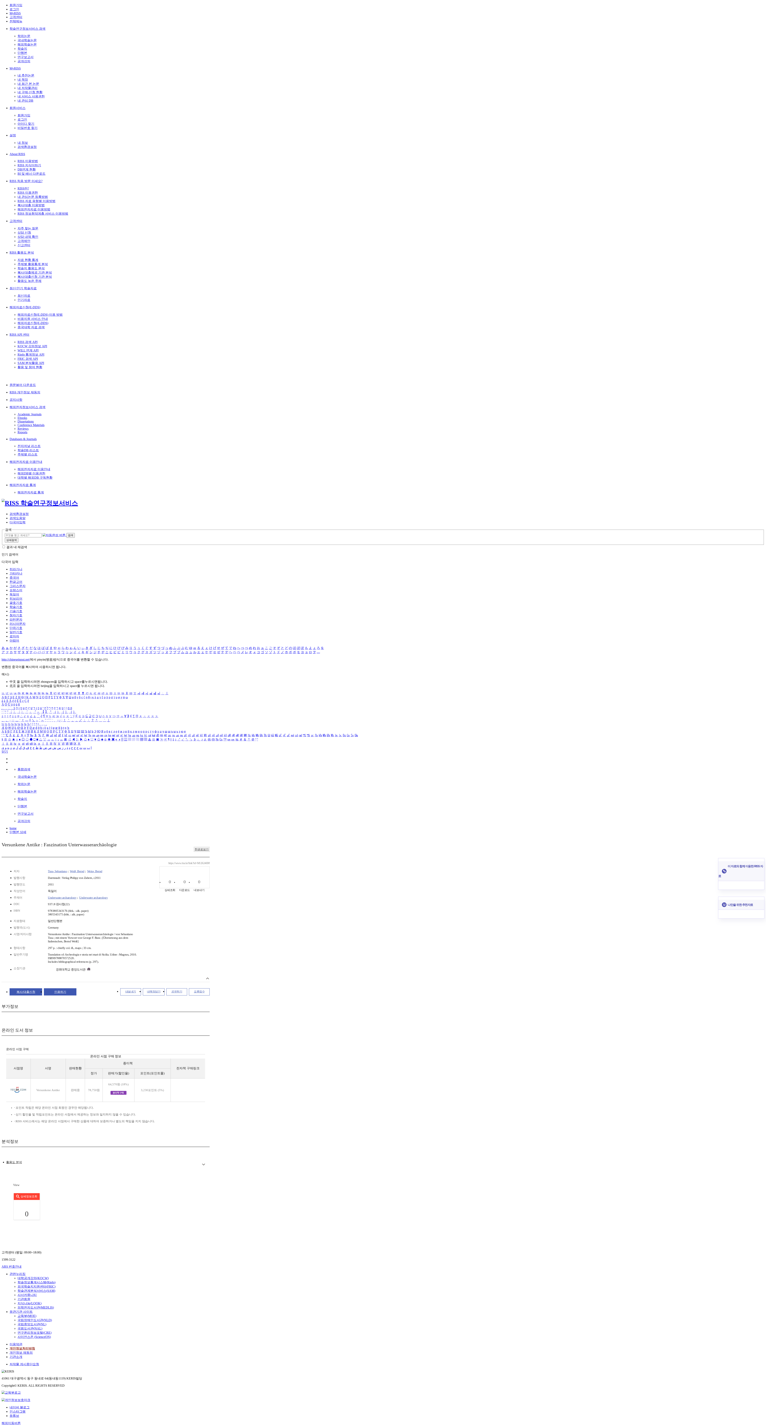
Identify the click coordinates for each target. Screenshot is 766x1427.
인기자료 (24, 300)
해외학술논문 (27, 44)
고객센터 (16, 17)
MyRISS (15, 13)
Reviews (23, 428)
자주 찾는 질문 (28, 228)
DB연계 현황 (27, 169)
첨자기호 (16, 615)
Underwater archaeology (62, 897)
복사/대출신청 (26, 991)
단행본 (22, 53)
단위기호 (16, 628)
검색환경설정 (27, 147)
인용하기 (60, 991)
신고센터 (24, 245)
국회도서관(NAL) (30, 1328)
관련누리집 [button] (18, 1274)
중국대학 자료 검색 (31, 327)
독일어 (14, 594)
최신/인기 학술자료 (23, 288)
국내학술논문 (27, 40)
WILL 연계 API (28, 350)
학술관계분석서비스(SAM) (36, 1290)
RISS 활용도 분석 (22, 252)
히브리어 (16, 598)
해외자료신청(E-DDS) (25, 307)
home (13, 828)
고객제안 (24, 241)
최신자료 (24, 295)
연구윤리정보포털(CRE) (34, 1332)
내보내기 (130, 991)
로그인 (14, 9)
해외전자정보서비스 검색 (27, 407)
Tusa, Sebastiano (57, 871)
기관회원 (24, 1299)
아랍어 (14, 640)
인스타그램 (18, 1411)
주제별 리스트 (28, 454)
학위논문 (24, 36)
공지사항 (16, 399)
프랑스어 (16, 590)
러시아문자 (18, 623)
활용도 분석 (14, 1162)
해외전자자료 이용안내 (26, 461)
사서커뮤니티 (27, 1295)
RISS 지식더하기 (29, 165)
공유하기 (176, 991)
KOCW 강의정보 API (32, 346)
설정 (13, 135)
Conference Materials (31, 425)
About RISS (17, 154)
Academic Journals (29, 414)
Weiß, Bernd (77, 871)
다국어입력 (18, 522)
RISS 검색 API (28, 342)
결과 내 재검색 (16, 547)
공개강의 (24, 61)
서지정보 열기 (207, 978)
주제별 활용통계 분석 (33, 264)
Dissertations (26, 421)
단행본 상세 (18, 832)
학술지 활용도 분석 (31, 268)
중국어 (14, 577)
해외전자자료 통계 (23, 485)
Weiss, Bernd (94, 871)
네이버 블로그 (20, 1407)
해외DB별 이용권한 (31, 473)
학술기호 (16, 607)
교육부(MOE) (27, 1316)
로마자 (14, 636)
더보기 (203, 1164)
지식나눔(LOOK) (29, 1303)
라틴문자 (16, 619)
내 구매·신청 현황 (30, 92)
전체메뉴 (16, 21)
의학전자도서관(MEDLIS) (36, 1307)
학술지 (22, 48)
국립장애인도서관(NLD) (35, 1320)
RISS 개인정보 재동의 (25, 392)
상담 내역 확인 (28, 236)
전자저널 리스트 (29, 446)
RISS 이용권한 (28, 192)
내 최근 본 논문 (28, 83)
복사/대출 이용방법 (31, 205)
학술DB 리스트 (28, 450)
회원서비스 (18, 108)
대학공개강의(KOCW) (33, 1278)
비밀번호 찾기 (28, 128)
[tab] (14, 1162)
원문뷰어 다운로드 (23, 385)
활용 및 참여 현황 (30, 367)
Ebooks (22, 418)
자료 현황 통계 (28, 260)
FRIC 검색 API (28, 358)
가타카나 (16, 573)
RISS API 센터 (19, 334)
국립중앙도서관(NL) (32, 1324)
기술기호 (16, 611)
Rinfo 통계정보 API (31, 354)
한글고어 (16, 582)
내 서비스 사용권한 (31, 96)
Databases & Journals (23, 439)
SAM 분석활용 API (31, 363)
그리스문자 (18, 586)
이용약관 (16, 1344)
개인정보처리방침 (22, 1348)
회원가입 (16, 5)
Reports (22, 432)
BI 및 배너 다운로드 (31, 173)
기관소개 (16, 1357)
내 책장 (23, 79)
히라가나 (16, 569)
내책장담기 (154, 991)
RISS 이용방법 (28, 161)
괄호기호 (16, 602)
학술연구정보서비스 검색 (27, 28)
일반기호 (16, 632)
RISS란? (23, 188)
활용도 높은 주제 (29, 281)
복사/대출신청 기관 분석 (35, 276)
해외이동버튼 (11, 1423)
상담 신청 (24, 232)
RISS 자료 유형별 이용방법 (36, 201)
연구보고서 (26, 57)
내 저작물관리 (28, 88)
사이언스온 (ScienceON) (34, 1337)
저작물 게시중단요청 (24, 1364)
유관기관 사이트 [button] (21, 1311)
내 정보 (23, 142)
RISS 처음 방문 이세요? (26, 181)
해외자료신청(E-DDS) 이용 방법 (40, 314)
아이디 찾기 (26, 123)
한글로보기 (202, 849)
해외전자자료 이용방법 (34, 209)
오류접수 (199, 991)
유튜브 (14, 1415)
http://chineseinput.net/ (16, 659)
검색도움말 (18, 518)
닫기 (5, 751)
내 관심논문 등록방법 (33, 196)
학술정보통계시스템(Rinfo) (36, 1282)
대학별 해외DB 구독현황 (35, 477)
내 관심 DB (25, 100)
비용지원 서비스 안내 (33, 319)
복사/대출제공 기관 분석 (35, 272)
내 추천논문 (26, 75)
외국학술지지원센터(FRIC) (36, 1286)
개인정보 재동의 (21, 1352)
